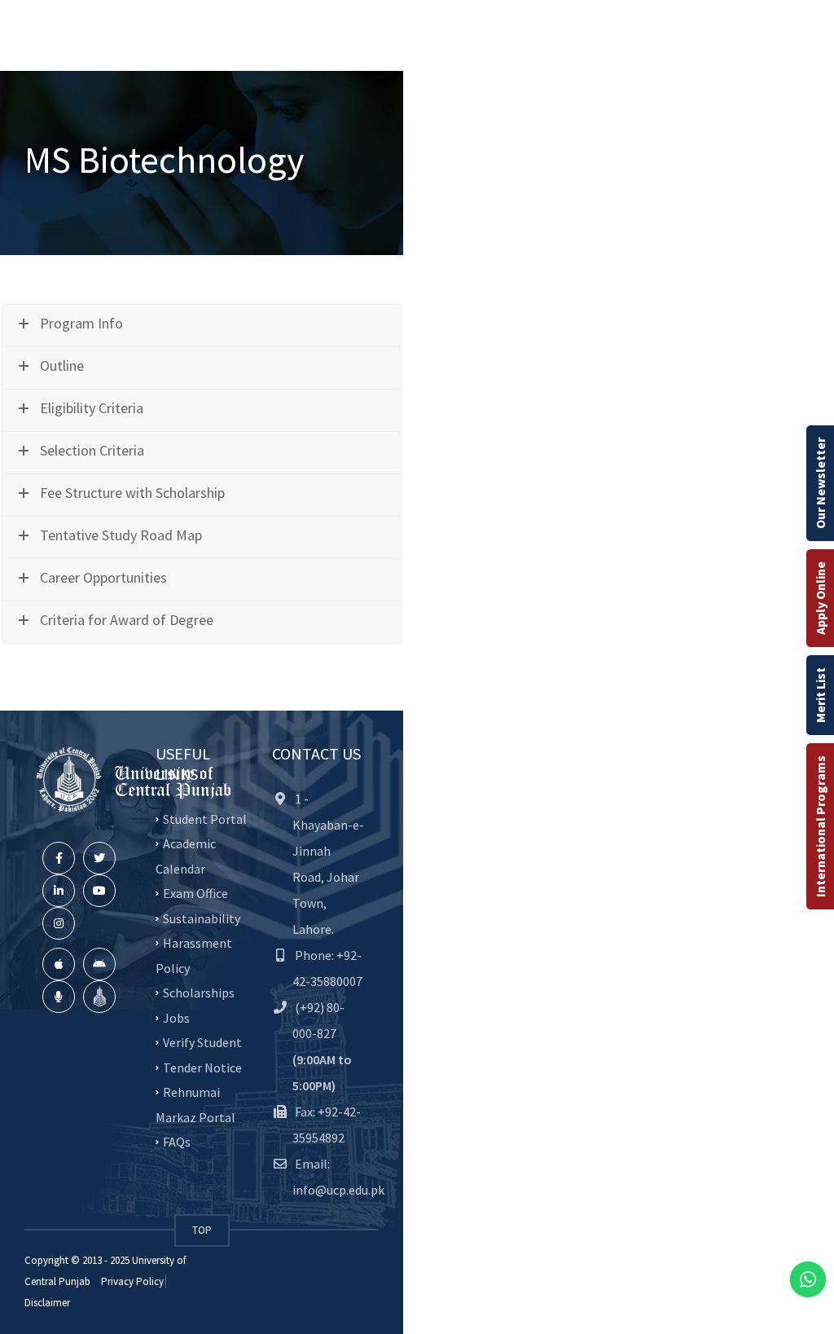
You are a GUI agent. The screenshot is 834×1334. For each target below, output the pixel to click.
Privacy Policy (132, 1281)
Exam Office (195, 893)
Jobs (176, 1017)
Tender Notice (202, 1067)
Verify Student (202, 1042)
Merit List (820, 695)
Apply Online (820, 598)
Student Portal (205, 818)
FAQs (177, 1142)
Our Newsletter (820, 483)
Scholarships (199, 992)
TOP (202, 1230)
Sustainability (201, 917)
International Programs (820, 826)
